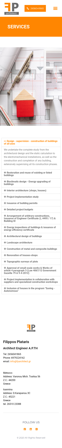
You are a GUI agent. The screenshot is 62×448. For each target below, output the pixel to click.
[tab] (31, 142)
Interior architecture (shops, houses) (26, 190)
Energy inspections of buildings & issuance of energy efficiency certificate (30, 228)
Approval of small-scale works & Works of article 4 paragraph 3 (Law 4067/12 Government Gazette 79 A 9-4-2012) (30, 271)
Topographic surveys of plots (22, 261)
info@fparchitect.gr (20, 361)
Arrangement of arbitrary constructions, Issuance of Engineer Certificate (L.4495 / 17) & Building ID (30, 218)
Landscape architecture (19, 242)
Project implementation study (23, 196)
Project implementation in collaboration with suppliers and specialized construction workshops (31, 280)
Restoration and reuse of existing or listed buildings (28, 174)
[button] (35, 8)
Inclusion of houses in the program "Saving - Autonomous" (29, 289)
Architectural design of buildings (24, 236)
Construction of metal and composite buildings (32, 248)
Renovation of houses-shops (22, 255)
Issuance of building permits (22, 203)
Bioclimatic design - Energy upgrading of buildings (27, 183)
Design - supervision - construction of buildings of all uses (30, 142)
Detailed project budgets (20, 209)
